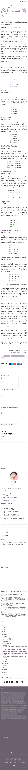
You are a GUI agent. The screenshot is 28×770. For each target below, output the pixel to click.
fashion (16, 355)
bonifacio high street (5, 714)
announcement (7, 355)
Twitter (25, 352)
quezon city (3, 692)
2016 (3, 634)
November (6, 640)
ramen (15, 711)
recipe (2, 709)
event (12, 355)
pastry (18, 705)
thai (22, 709)
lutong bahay (12, 705)
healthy (11, 711)
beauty (21, 701)
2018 (3, 631)
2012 (3, 672)
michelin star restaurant (17, 718)
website (19, 707)
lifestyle (20, 355)
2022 (3, 624)
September (6, 643)
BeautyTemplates (14, 762)
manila (22, 699)
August (5, 645)
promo (14, 697)
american (3, 695)
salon (24, 716)
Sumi (14, 765)
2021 (3, 626)
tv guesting (3, 718)
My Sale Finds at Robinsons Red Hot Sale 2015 (15, 651)
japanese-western (5, 705)
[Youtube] (26, 2)
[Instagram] (22, 2)
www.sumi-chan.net (12, 497)
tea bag (24, 718)
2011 (3, 674)
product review (12, 709)
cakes (10, 701)
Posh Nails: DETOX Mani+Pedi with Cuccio (14, 649)
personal (20, 711)
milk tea (6, 709)
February (5, 665)
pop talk (9, 718)
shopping (3, 357)
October (5, 641)
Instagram (19, 352)
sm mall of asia (4, 701)
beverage (3, 699)
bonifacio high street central (7, 716)
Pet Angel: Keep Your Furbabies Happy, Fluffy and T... (15, 647)
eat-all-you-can (20, 697)
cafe (21, 692)
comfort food (23, 705)
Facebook (13, 352)
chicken (10, 703)
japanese (17, 692)
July (4, 660)
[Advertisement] (14, 371)
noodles (19, 709)
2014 (3, 669)
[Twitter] (24, 2)
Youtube (14, 535)
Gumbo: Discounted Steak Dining (15, 612)
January (5, 667)
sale (23, 355)
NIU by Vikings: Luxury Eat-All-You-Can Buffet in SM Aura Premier (15, 595)
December (6, 638)
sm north (6, 707)
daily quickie (22, 695)
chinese (2, 703)
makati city (12, 695)
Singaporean (13, 714)
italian (2, 711)
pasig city (24, 707)
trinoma (15, 707)
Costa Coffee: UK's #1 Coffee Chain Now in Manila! (14, 657)
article (17, 695)
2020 (3, 627)
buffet (6, 703)
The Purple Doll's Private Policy (8, 500)
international (8, 699)
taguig (7, 695)
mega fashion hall (18, 716)
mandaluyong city (16, 699)
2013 (3, 671)
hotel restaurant (15, 701)
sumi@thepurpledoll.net (9, 496)
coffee (5, 697)
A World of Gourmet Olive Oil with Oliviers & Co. (15, 654)
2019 (3, 629)
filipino (24, 692)
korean (10, 707)
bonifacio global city (17, 703)
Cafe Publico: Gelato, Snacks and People (15, 604)
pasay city (10, 697)
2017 (3, 633)
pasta (24, 703)
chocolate (7, 711)
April (4, 663)
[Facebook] (20, 2)
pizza (2, 707)
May (4, 661)
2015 (3, 636)
